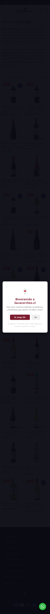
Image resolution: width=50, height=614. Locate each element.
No (35, 317)
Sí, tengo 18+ (20, 317)
